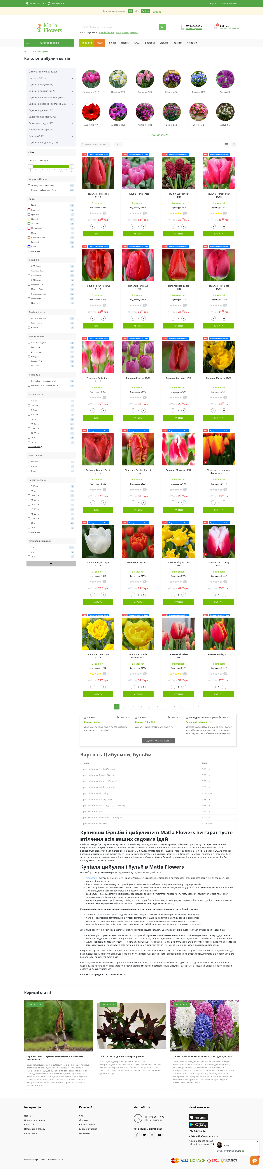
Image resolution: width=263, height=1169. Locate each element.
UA (210, 3)
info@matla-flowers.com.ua (203, 1136)
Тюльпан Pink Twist (138, 193)
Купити (98, 233)
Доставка (150, 42)
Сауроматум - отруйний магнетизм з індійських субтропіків (54, 1058)
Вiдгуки (164, 42)
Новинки (86, 42)
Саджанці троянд (88, 1128)
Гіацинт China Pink (145, 722)
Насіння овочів (87, 1124)
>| (199, 707)
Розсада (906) (36, 136)
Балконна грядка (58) (41, 123)
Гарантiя (177, 42)
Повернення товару (34, 1128)
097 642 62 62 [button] (197, 1131)
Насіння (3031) (37, 77)
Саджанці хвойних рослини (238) (48, 103)
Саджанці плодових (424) (43, 142)
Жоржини (84, 1120)
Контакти (192, 42)
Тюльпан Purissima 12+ (198, 722)
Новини (125, 42)
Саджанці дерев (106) (41, 110)
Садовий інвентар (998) (42, 116)
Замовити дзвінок (194, 28)
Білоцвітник (122, 32)
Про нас (112, 42)
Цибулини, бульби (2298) (43, 71)
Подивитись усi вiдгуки (158, 740)
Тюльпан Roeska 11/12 (138, 378)
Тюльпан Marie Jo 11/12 (219, 378)
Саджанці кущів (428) (41, 84)
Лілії (81, 1115)
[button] (35, 3)
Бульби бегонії (106, 32)
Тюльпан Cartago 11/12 (178, 378)
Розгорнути (158, 134)
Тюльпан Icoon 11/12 (138, 562)
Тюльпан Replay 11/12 (219, 654)
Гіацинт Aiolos (92, 722)
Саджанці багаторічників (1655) (47, 97)
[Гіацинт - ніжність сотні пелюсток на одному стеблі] (204, 1025)
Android (145, 11)
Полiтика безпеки (55, 1159)
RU (214, 3)
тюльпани (91, 877)
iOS (130, 11)
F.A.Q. (137, 42)
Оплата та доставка (34, 1120)
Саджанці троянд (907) (41, 90)
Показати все (34, 251)
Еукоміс (134, 32)
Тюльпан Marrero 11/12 (178, 470)
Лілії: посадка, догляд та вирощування (122, 1056)
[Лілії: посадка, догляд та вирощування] (131, 1025)
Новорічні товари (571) (42, 129)
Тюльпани (84, 1133)
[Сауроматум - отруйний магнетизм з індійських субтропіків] (58, 1025)
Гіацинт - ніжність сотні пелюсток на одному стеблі (202, 1056)
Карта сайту (30, 1133)
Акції (100, 42)
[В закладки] (111, 155)
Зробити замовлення (229, 28)
